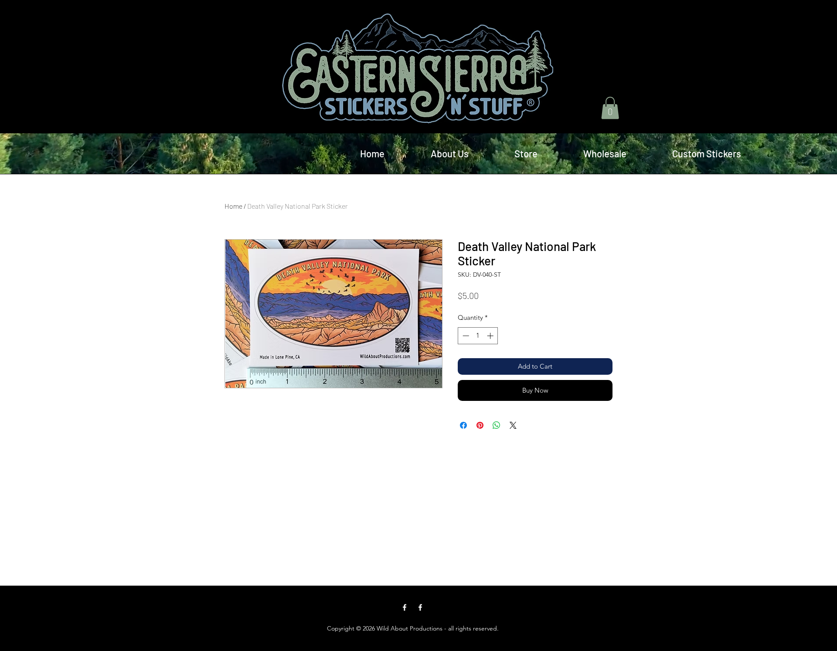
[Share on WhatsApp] (496, 425)
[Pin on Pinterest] (480, 425)
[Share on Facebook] (463, 425)
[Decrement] (465, 336)
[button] (610, 108)
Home (233, 206)
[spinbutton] (478, 336)
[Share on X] (513, 425)
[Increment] (491, 336)
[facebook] (404, 607)
